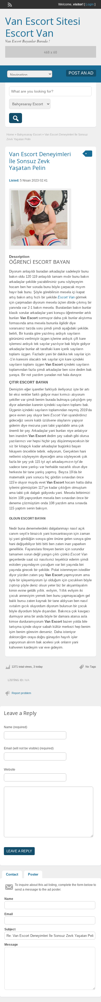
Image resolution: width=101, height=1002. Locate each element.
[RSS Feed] (9, 4)
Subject (10, 929)
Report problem (21, 693)
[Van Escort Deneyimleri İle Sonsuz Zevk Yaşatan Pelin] (40, 217)
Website (9, 769)
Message (11, 944)
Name (8, 899)
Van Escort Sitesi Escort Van (42, 27)
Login (90, 4)
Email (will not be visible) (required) (29, 748)
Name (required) (15, 727)
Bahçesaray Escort (29, 134)
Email (8, 914)
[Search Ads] (15, 118)
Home (10, 134)
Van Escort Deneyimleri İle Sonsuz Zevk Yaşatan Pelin (40, 160)
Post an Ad (81, 73)
